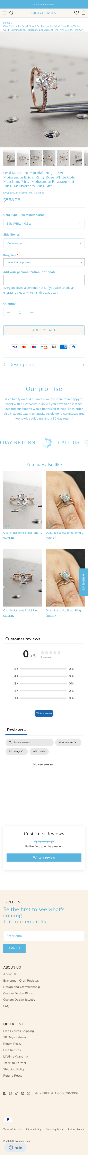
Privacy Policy (33, 1129)
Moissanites (15, 243)
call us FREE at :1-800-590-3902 (56, 1093)
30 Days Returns (14, 1037)
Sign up (14, 948)
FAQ (6, 1006)
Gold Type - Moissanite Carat (23, 215)
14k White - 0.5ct (19, 224)
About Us (9, 974)
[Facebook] (4, 1093)
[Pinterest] (22, 1093)
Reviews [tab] (16, 730)
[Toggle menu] (4, 13)
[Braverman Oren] (44, 13)
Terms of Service (12, 1129)
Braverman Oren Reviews (21, 981)
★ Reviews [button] (83, 582)
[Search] (13, 13)
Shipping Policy (14, 1069)
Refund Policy (12, 1076)
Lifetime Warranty (15, 1056)
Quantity (9, 304)
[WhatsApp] (28, 1093)
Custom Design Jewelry (19, 1000)
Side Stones (11, 235)
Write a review (44, 713)
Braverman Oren (21, 1141)
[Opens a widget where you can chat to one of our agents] (15, 1148)
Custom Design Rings (18, 993)
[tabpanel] (44, 773)
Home (6, 22)
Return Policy (12, 1044)
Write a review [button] (44, 857)
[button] (44, 668)
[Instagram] (10, 1093)
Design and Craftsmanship (21, 987)
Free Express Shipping (18, 1031)
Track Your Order (14, 1063)
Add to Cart (44, 330)
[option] (44, 89)
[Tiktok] (16, 1093)
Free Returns (12, 1050)
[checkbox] (39, 751)
